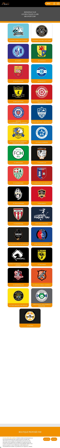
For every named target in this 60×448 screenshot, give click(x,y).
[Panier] (58, 3)
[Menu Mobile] (48, 3)
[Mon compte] (54, 3)
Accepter (46, 439)
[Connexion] (0, 447)
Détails (54, 439)
